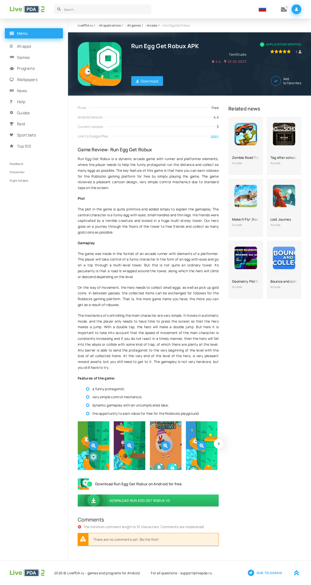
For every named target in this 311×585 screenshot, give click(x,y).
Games (23, 57)
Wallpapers (27, 79)
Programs (26, 68)
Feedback (16, 164)
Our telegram (269, 573)
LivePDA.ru (85, 25)
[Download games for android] (27, 9)
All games (134, 25)
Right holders (19, 180)
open (215, 136)
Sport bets (26, 135)
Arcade (152, 25)
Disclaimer (17, 172)
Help (21, 101)
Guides (23, 113)
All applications (110, 25)
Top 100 (24, 146)
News (22, 90)
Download (149, 81)
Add (292, 81)
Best (21, 123)
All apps (24, 46)
